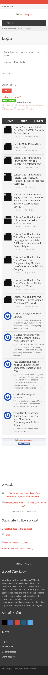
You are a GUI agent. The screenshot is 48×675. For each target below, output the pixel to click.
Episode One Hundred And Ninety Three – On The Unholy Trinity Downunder (27, 161)
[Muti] (32, 105)
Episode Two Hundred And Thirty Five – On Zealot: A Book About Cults (27, 220)
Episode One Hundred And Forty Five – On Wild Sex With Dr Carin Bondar (28, 130)
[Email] (15, 2)
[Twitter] (33, 2)
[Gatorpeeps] (21, 105)
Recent (24, 121)
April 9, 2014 (29, 210)
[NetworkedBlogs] (24, 440)
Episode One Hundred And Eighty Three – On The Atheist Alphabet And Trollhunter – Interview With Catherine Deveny (28, 200)
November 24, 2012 (32, 136)
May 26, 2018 (30, 272)
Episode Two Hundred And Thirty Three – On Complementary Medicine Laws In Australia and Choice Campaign (28, 263)
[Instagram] (28, 2)
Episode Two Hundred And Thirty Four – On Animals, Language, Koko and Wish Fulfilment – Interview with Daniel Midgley (27, 240)
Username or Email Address (15, 62)
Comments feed (9, 651)
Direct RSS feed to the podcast (17, 528)
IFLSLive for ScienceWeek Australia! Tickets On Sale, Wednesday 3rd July (26, 338)
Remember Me (11, 84)
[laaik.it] (30, 108)
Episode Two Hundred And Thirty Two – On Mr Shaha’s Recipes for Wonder (27, 283)
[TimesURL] (8, 105)
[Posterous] (7, 108)
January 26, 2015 (31, 167)
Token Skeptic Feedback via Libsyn (18, 548)
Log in (5, 641)
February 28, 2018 (31, 306)
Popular (9, 121)
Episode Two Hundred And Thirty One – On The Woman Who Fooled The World (28, 300)
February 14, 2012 (31, 150)
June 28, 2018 (30, 249)
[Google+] (24, 2)
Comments (38, 121)
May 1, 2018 (29, 289)
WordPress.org (8, 656)
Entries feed (7, 646)
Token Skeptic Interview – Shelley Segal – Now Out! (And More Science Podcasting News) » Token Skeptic (26, 419)
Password (6, 73)
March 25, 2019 (30, 226)
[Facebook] (20, 2)
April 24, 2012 (30, 187)
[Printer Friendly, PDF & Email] (9, 100)
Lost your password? (11, 97)
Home (20, 28)
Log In (7, 91)
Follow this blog (24, 443)
